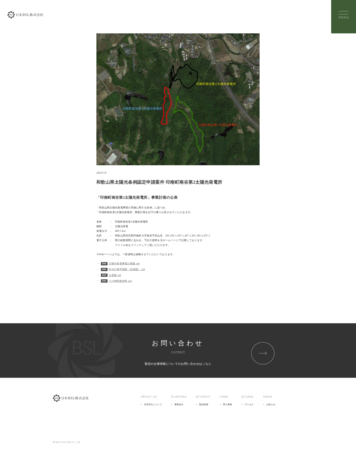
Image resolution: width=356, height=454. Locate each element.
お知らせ (270, 404)
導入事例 (227, 404)
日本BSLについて (153, 404)
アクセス (249, 404)
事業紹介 (179, 404)
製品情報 (203, 404)
